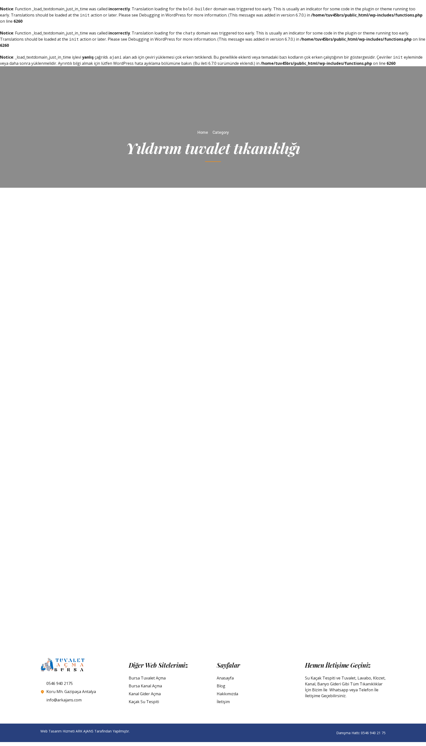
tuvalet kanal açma (315, 241)
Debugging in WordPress (162, 15)
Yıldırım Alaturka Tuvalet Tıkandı (121, 596)
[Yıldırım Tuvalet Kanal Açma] (152, 260)
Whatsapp (338, 690)
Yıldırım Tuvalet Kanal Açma (297, 265)
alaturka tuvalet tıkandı (88, 366)
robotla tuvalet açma (86, 378)
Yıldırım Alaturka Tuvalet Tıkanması (121, 401)
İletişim (223, 701)
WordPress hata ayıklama (136, 63)
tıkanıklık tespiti (295, 478)
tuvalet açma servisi (327, 478)
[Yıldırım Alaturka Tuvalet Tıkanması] (274, 390)
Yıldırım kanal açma (266, 248)
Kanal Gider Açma (145, 693)
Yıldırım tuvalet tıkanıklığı (306, 248)
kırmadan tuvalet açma (124, 372)
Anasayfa (225, 678)
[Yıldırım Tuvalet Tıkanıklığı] (152, 496)
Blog (221, 686)
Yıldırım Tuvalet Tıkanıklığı (283, 502)
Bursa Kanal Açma (145, 686)
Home (202, 132)
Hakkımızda (227, 693)
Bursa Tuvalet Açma (147, 678)
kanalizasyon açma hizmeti (274, 241)
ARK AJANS (84, 731)
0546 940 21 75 (373, 732)
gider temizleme (265, 478)
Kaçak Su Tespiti (144, 701)
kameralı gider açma (85, 372)
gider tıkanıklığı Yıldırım (129, 366)
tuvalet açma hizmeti (124, 378)
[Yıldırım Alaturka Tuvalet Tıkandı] (274, 585)
